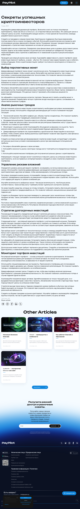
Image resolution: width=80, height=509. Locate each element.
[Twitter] (61, 443)
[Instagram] (7, 304)
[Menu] (76, 2)
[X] (20, 304)
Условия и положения (17, 482)
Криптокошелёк (15, 455)
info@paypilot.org (24, 494)
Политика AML (15, 474)
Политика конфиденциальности (19, 471)
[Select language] (71, 2)
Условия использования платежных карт (22, 487)
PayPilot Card (14, 457)
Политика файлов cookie (17, 476)
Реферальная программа (18, 463)
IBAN (12, 460)
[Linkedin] (16, 304)
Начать (64, 3)
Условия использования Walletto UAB (21, 484)
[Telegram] (3, 304)
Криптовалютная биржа (17, 465)
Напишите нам (70, 493)
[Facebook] (11, 304)
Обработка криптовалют (32, 455)
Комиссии (13, 479)
